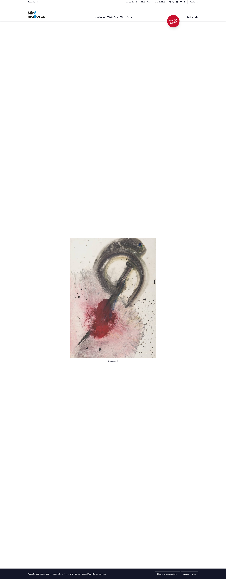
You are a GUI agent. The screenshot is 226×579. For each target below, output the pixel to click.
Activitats (192, 17)
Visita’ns (112, 17)
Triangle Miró (159, 2)
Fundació (99, 17)
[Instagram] (170, 2)
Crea (130, 17)
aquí (103, 574)
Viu (122, 17)
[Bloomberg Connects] (185, 2)
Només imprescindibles (167, 574)
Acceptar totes (189, 574)
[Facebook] (173, 2)
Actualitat (130, 2)
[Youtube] (177, 2)
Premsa (149, 2)
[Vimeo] (181, 2)
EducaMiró (140, 2)
